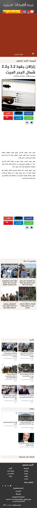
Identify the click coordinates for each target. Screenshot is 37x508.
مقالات (26, 476)
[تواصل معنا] (10, 486)
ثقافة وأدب (10, 474)
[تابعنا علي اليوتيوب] (5, 486)
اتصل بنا (18, 491)
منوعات (26, 471)
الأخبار (26, 61)
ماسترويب (9, 505)
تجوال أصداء (10, 471)
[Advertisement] (18, 32)
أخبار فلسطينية (18, 488)
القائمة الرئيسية (18, 54)
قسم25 (18, 494)
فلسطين (19, 61)
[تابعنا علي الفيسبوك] (3, 486)
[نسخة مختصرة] (8, 486)
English (26, 479)
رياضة (10, 476)
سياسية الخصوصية (18, 497)
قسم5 (26, 474)
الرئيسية (33, 61)
